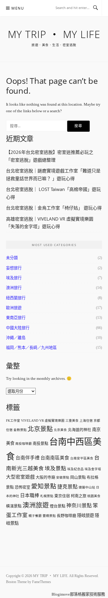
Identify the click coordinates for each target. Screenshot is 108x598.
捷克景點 (67, 487)
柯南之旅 (78, 496)
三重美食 (72, 420)
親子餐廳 (35, 515)
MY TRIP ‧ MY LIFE (54, 34)
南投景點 (40, 443)
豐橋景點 (49, 515)
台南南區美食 (54, 457)
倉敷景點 (20, 430)
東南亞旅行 (16, 317)
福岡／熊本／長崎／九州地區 (31, 347)
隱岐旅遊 (85, 515)
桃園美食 (93, 496)
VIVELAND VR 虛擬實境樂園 (42, 420)
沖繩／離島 (16, 338)
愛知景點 (43, 486)
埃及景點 (55, 468)
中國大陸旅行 (17, 328)
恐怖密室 (22, 487)
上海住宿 (86, 420)
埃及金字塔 (93, 469)
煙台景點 (57, 506)
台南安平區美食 (81, 458)
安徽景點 (62, 477)
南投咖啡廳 (23, 443)
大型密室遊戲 (20, 476)
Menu (17, 8)
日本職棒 (29, 495)
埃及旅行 (14, 278)
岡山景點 (78, 477)
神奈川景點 (79, 506)
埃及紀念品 (75, 469)
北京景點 (40, 428)
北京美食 (60, 430)
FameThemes (41, 582)
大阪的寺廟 (45, 477)
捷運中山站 (87, 487)
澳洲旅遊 (35, 505)
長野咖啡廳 (66, 515)
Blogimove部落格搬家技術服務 (78, 594)
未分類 (12, 258)
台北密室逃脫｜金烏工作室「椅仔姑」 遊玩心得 (54, 208)
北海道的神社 (79, 429)
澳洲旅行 (14, 288)
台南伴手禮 (28, 457)
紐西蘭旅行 (16, 298)
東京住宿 (62, 496)
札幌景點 (46, 496)
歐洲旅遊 (14, 308)
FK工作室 (13, 420)
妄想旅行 (14, 268)
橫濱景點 (14, 506)
